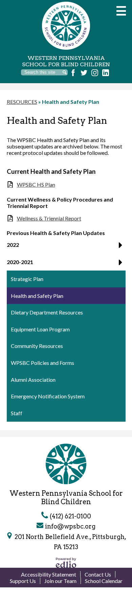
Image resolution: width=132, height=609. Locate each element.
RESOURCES (22, 101)
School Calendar (104, 581)
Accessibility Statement (48, 574)
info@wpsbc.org (70, 526)
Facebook (73, 72)
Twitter (84, 72)
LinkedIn (105, 72)
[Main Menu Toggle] (121, 10)
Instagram (94, 72)
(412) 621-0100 (70, 516)
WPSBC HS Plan (36, 184)
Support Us (23, 581)
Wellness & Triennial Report (49, 218)
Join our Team (60, 581)
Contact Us (98, 574)
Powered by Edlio (66, 563)
